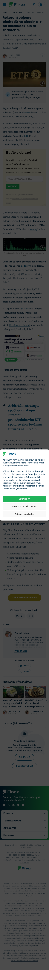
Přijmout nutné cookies (24, 506)
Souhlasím (24, 498)
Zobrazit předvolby (24, 513)
